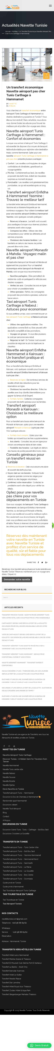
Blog (5, 813)
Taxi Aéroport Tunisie (12, 904)
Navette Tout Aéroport (12, 809)
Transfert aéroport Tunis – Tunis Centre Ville (20, 847)
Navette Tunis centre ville (13, 769)
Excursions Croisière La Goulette (16, 834)
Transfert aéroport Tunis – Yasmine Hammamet (22, 855)
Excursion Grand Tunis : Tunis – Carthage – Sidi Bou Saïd (25, 830)
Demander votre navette (17, 579)
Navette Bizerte (9, 781)
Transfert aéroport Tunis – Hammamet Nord (20, 859)
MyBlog (14, 31)
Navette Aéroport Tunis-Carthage (17, 755)
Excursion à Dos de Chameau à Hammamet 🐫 (22, 797)
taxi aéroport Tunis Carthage (18, 317)
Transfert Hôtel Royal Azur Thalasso (16, 987)
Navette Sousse (9, 777)
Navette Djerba (9, 785)
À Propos (6, 820)
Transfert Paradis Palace (11, 979)
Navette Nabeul (9, 773)
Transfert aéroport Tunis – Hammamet (18, 793)
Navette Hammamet (11, 765)
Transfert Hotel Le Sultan (12, 975)
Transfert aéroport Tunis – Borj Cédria (18, 875)
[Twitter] (42, 562)
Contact (6, 816)
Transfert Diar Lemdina (11, 983)
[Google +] (46, 562)
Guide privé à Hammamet (13, 887)
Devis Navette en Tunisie (13, 789)
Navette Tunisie (8, 734)
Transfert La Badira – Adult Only (15, 967)
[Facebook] (38, 562)
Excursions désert (10, 805)
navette (12, 104)
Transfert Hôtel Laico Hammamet (15, 955)
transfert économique (31, 111)
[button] (39, 1045)
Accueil (8, 31)
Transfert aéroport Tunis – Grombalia (18, 879)
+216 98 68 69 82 (19, 923)
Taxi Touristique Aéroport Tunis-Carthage (19, 891)
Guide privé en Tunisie (12, 883)
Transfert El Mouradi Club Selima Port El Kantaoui (22, 963)
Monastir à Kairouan (22, 428)
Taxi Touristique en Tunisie (13, 900)
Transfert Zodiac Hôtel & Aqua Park (16, 990)
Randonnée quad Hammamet (15, 801)
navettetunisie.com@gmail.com (14, 919)
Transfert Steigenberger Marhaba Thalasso (19, 994)
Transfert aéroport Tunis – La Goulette (18, 871)
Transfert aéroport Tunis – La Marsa (17, 867)
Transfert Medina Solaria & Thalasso (16, 959)
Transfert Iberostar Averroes (13, 971)
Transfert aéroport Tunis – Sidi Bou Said (19, 851)
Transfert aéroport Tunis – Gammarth (18, 863)
